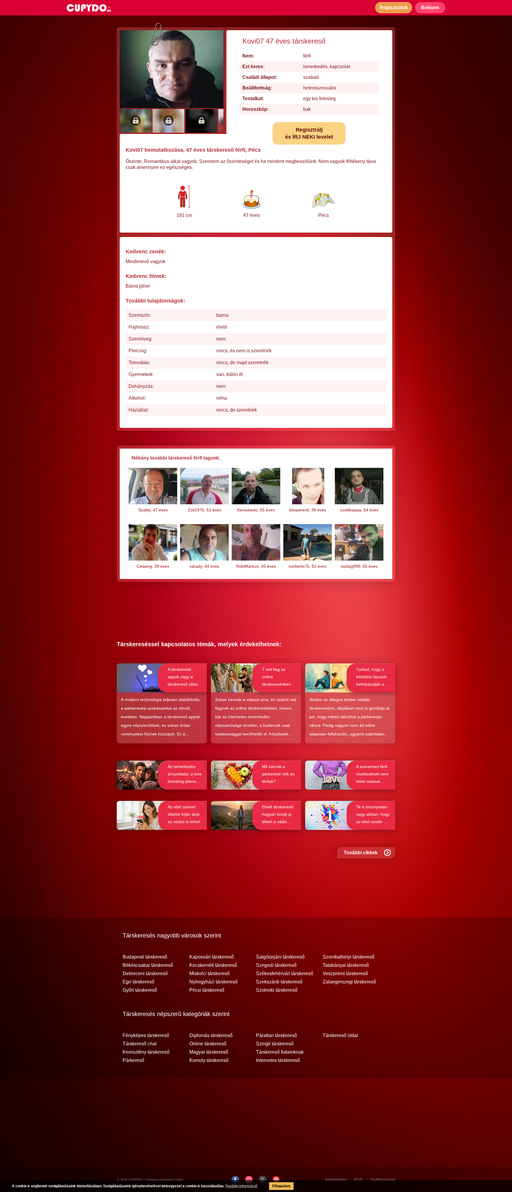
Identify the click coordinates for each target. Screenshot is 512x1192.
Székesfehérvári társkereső (284, 973)
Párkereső (133, 1060)
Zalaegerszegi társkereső (349, 982)
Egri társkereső (138, 982)
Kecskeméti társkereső (213, 965)
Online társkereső (207, 1043)
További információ (241, 1186)
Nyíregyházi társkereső (213, 982)
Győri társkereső (140, 990)
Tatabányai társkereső (346, 965)
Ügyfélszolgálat (382, 1180)
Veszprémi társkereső (345, 973)
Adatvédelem (335, 1180)
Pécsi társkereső (206, 990)
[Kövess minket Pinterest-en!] (276, 1179)
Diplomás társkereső (211, 1035)
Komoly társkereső (208, 1060)
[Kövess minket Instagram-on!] (249, 1179)
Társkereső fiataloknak (280, 1052)
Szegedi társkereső (276, 965)
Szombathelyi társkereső (349, 957)
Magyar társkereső (208, 1052)
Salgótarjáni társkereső (280, 957)
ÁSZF (358, 1180)
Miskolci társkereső (209, 973)
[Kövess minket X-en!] (262, 1179)
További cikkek (360, 852)
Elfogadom (281, 1186)
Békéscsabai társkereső (148, 965)
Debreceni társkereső (145, 973)
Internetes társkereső (278, 1060)
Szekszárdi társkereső (279, 982)
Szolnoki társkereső (276, 990)
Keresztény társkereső (146, 1052)
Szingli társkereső (275, 1043)
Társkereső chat (139, 1043)
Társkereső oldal (340, 1035)
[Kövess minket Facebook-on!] (235, 1179)
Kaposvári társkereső (211, 957)
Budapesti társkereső (145, 957)
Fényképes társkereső (146, 1035)
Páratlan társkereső (276, 1035)
